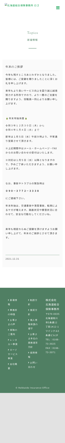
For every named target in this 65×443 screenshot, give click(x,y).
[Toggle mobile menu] (58, 8)
